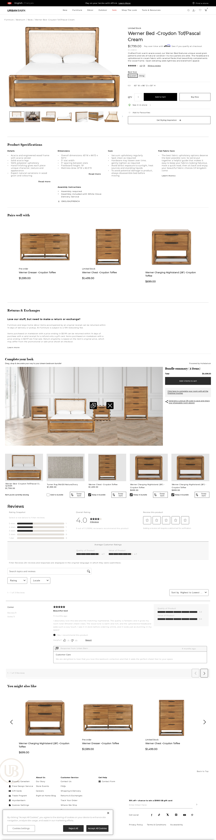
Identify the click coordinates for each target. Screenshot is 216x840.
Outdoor (103, 10)
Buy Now (195, 97)
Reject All (73, 828)
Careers (40, 791)
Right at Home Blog (46, 796)
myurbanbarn (19, 800)
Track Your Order (69, 800)
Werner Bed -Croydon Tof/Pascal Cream (164, 36)
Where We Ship (69, 805)
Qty (130, 97)
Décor (90, 10)
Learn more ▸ (169, 176)
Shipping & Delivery (71, 791)
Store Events (42, 786)
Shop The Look (129, 10)
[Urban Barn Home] (16, 10)
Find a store (202, 3)
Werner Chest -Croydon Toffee (99, 272)
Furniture (77, 10)
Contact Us (66, 781)
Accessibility (176, 825)
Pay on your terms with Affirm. (108, 3)
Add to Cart (160, 97)
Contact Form (108, 781)
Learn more (13, 347)
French (75, 201)
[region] (58, 822)
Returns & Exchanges (71, 796)
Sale (114, 10)
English (66, 201)
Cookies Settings (20, 805)
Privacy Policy (136, 825)
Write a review (154, 66)
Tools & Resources (151, 10)
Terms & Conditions (156, 825)
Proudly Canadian (21, 781)
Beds (30, 20)
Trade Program (19, 796)
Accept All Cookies (97, 828)
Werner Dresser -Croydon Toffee (37, 272)
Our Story (40, 781)
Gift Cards (17, 791)
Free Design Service (21, 786)
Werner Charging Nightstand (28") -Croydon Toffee (170, 274)
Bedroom (20, 20)
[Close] (108, 813)
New (65, 10)
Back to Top (203, 771)
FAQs (63, 786)
